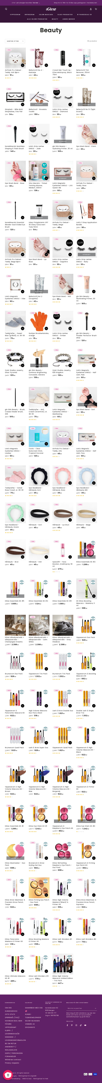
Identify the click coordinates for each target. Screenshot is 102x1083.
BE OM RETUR (10, 1043)
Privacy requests (12, 1063)
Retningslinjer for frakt (40, 1078)
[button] (6, 9)
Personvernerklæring (13, 1078)
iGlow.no (13, 1073)
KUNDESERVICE (11, 1011)
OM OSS (8, 1008)
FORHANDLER (10, 1056)
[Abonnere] (96, 1008)
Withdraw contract (13, 1059)
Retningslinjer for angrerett (27, 1076)
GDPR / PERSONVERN (14, 1053)
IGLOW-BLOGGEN (32, 1021)
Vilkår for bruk (26, 1078)
